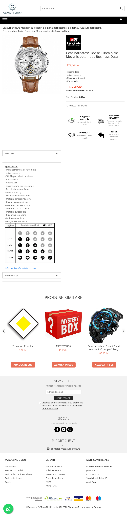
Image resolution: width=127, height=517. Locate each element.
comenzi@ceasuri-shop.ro (65, 448)
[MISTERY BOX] (63, 324)
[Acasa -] (19, 8)
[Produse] (5, 20)
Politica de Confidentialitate (18, 474)
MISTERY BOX (63, 346)
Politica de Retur (54, 470)
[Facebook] (57, 429)
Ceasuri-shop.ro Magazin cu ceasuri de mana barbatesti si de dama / (41, 27)
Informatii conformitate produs (20, 268)
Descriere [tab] (9, 153)
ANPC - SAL (51, 485)
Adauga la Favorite (77, 105)
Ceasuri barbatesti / (91, 27)
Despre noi (10, 466)
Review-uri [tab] (11, 275)
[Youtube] (63, 429)
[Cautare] (122, 8)
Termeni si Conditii (14, 470)
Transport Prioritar (23, 346)
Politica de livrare (13, 478)
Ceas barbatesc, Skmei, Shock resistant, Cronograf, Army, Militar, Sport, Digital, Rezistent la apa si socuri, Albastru (104, 348)
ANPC (48, 482)
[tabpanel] (31, 64)
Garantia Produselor (55, 474)
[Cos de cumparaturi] (121, 20)
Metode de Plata (54, 466)
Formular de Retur (55, 478)
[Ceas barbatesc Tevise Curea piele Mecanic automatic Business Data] (31, 64)
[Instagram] (70, 429)
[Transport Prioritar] (23, 324)
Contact (9, 482)
